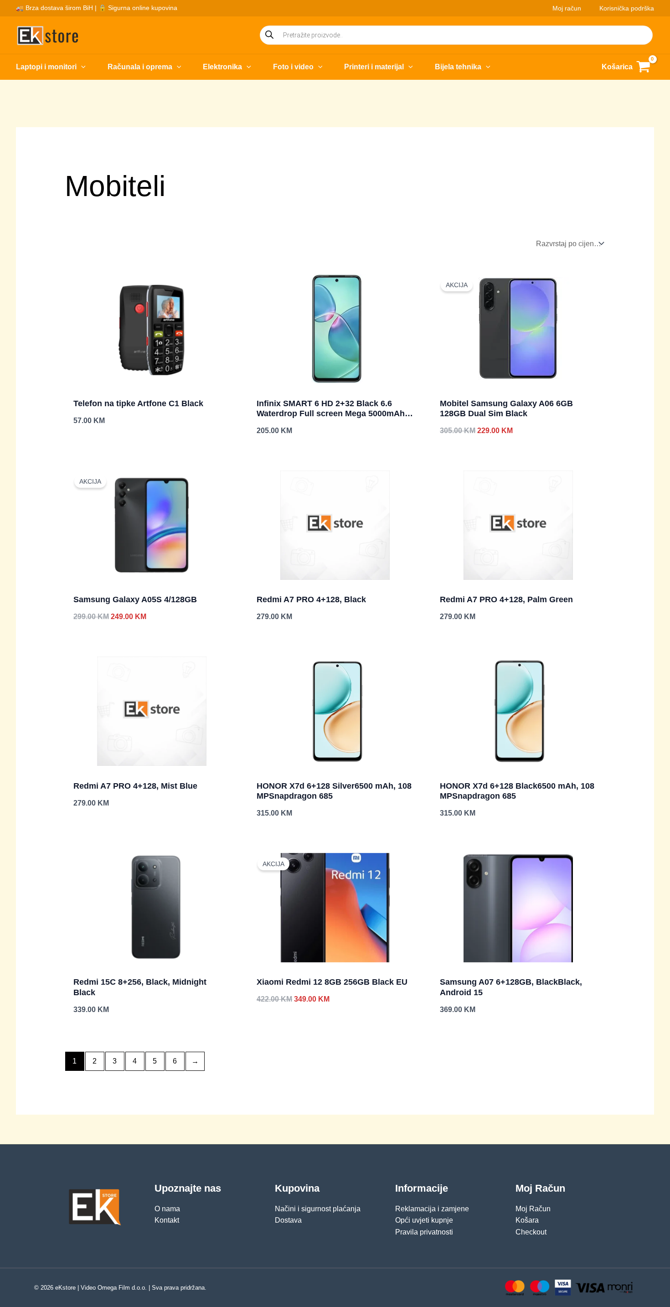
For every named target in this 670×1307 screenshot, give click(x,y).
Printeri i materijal (374, 67)
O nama (167, 1209)
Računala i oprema (140, 67)
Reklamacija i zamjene (432, 1209)
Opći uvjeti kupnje (424, 1220)
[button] (81, 67)
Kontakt (167, 1220)
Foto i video (293, 67)
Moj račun (566, 8)
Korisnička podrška (626, 8)
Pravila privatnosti (424, 1232)
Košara (527, 1220)
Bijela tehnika (458, 67)
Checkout (530, 1232)
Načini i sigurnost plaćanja (318, 1209)
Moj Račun (533, 1209)
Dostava (288, 1220)
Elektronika (222, 67)
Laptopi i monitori (46, 67)
